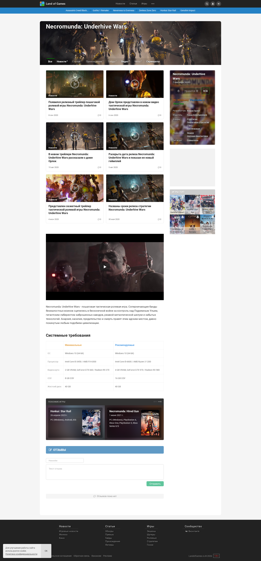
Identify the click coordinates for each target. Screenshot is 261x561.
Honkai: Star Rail (168, 10)
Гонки (150, 544)
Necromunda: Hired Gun (124, 411)
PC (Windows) (180, 100)
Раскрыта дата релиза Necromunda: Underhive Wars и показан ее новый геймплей (132, 158)
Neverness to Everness (123, 10)
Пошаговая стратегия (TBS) (198, 124)
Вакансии (96, 556)
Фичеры (109, 544)
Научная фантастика (197, 136)
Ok (46, 551)
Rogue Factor (193, 111)
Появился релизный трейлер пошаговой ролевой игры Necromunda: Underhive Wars (74, 105)
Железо (63, 534)
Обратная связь (82, 556)
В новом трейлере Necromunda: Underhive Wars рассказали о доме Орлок (70, 158)
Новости (120, 3)
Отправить (155, 483)
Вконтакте (193, 531)
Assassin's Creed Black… (77, 10)
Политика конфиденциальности (21, 554)
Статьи (133, 3)
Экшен (190, 133)
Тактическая (193, 128)
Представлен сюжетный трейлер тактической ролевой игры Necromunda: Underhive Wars (74, 210)
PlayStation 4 (197, 100)
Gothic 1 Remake (101, 10)
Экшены (151, 531)
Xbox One (178, 103)
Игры (144, 3)
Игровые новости (68, 531)
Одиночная (192, 140)
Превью (109, 534)
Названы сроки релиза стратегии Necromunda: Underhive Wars (130, 208)
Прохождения (112, 541)
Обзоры (109, 531)
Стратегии (152, 541)
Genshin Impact (187, 10)
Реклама (107, 556)
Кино (62, 538)
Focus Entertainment (197, 115)
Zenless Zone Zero (147, 10)
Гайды (108, 538)
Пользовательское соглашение (56, 556)
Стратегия (192, 119)
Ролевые (152, 538)
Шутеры (151, 534)
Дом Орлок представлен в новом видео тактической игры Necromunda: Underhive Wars (134, 105)
